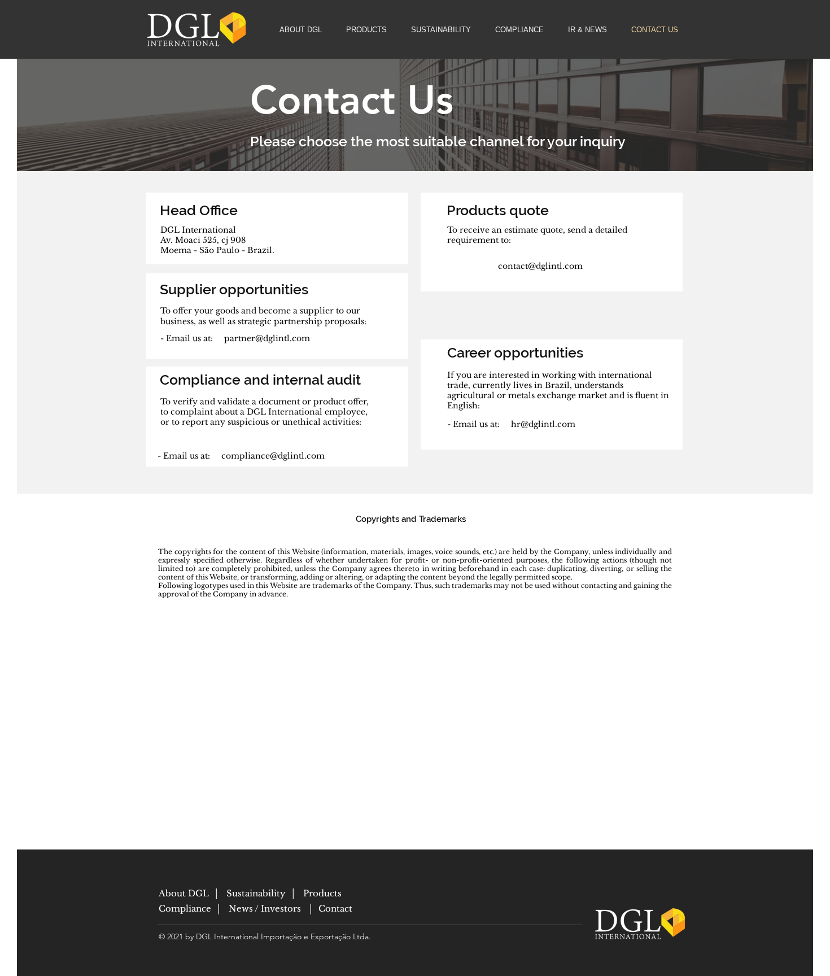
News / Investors (267, 908)
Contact (335, 908)
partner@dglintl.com (267, 338)
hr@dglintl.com (543, 424)
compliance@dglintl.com (273, 456)
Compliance (186, 908)
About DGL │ (191, 893)
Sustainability (255, 893)
